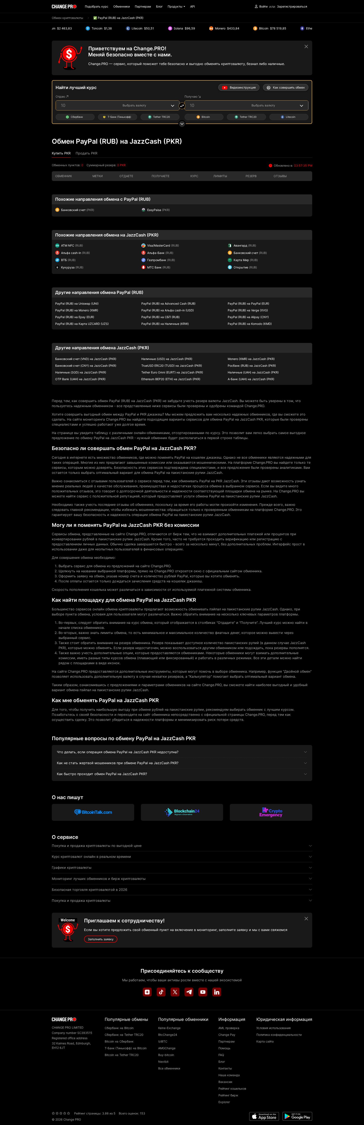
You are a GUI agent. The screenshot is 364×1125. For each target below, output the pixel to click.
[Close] (306, 46)
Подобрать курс (96, 6)
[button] (176, 6)
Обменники (121, 6)
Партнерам (143, 6)
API (192, 6)
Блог (159, 6)
